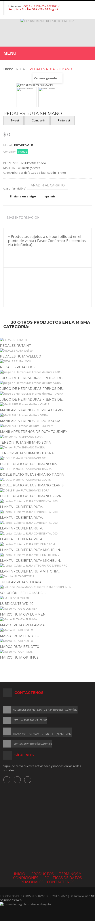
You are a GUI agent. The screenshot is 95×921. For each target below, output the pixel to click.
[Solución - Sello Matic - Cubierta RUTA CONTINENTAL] (47, 587)
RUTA (20, 69)
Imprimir (49, 196)
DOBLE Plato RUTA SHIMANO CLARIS (32, 485)
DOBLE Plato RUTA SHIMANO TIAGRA (32, 475)
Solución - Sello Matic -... (23, 593)
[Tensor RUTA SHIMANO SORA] (47, 437)
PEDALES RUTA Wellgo (20, 356)
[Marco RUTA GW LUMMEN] (47, 609)
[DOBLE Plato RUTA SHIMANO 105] (47, 458)
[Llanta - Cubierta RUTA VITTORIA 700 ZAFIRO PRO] (47, 565)
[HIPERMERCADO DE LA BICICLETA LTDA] (48, 32)
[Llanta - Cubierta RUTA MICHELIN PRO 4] (47, 544)
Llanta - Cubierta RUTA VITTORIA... (30, 571)
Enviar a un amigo (23, 196)
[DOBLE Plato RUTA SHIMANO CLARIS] (47, 480)
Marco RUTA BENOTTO (19, 636)
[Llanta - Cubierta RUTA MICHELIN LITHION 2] (47, 555)
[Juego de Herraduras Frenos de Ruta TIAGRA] (47, 394)
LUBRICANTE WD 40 (17, 604)
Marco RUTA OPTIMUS (19, 657)
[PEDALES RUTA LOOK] (47, 361)
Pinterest (63, 120)
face (6, 779)
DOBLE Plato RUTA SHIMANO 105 (28, 464)
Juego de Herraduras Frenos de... (32, 378)
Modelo (8, 145)
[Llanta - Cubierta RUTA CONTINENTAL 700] (47, 501)
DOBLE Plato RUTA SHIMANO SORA (30, 496)
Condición (10, 152)
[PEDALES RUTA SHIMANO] (26, 97)
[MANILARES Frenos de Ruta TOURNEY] (47, 426)
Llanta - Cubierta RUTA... (22, 507)
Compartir (38, 120)
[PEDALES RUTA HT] (47, 340)
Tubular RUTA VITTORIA (21, 582)
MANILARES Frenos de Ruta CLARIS (31, 410)
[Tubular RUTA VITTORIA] (47, 576)
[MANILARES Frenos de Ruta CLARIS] (47, 404)
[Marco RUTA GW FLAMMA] (47, 619)
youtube (27, 779)
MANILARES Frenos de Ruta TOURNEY (33, 432)
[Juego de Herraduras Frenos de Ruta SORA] (47, 383)
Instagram (17, 779)
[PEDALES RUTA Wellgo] (47, 351)
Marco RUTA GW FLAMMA (22, 625)
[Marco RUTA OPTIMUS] (47, 652)
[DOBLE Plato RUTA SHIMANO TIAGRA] (47, 469)
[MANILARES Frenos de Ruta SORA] (47, 415)
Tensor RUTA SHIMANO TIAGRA (27, 453)
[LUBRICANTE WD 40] (47, 598)
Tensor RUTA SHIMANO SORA (25, 442)
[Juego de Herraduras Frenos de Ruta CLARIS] (47, 372)
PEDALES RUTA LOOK (18, 367)
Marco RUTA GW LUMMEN (23, 614)
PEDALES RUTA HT (15, 346)
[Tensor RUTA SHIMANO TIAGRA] (47, 447)
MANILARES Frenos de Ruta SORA (30, 421)
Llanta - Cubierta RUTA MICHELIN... (31, 550)
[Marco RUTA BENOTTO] (47, 630)
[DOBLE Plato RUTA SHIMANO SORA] (47, 490)
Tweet (14, 120)
